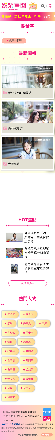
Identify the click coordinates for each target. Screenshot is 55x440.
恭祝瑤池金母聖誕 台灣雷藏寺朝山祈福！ (36, 252)
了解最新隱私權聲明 (29, 435)
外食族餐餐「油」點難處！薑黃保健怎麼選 (36, 237)
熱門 (47, 16)
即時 (37, 16)
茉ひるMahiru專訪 (20, 92)
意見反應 (8, 420)
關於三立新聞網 (12, 411)
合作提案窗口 (32, 416)
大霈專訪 (14, 164)
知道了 (48, 435)
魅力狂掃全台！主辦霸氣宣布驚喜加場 (36, 268)
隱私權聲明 (28, 411)
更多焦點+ (27, 283)
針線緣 (6, 16)
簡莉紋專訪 (15, 128)
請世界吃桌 (23, 16)
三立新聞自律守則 (13, 416)
